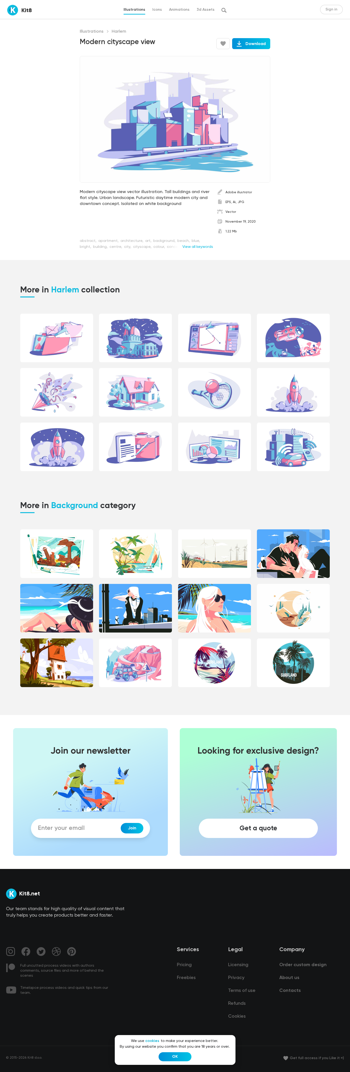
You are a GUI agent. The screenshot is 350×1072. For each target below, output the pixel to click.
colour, (159, 247)
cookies (152, 1041)
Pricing (184, 965)
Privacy (236, 977)
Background (74, 506)
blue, (196, 241)
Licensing (238, 965)
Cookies (237, 1016)
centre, (116, 247)
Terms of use (241, 990)
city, (128, 247)
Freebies (186, 977)
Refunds (237, 1003)
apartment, (109, 241)
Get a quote (258, 828)
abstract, (88, 241)
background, (164, 241)
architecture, (132, 241)
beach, (184, 241)
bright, (86, 247)
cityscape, (142, 247)
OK (175, 1057)
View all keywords (197, 247)
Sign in (331, 9)
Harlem (119, 31)
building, (101, 247)
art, (148, 241)
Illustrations (92, 31)
